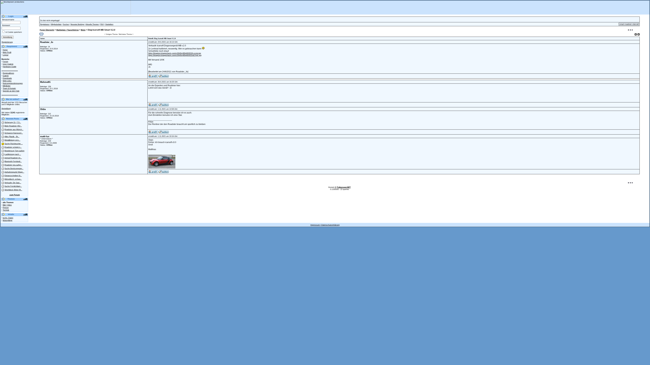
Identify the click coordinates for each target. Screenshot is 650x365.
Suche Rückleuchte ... (14, 144)
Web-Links (7, 81)
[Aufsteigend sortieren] (636, 34)
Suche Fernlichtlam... (13, 186)
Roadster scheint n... (13, 147)
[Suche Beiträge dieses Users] (164, 77)
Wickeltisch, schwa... (13, 179)
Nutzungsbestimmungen (13, 83)
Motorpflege (7, 220)
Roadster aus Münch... (14, 129)
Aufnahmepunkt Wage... (14, 172)
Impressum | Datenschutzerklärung (325, 225)
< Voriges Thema (111, 34)
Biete (83, 30)
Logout (5, 55)
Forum (5, 61)
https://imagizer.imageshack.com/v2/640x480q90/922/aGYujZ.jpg (174, 55)
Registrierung (7, 42)
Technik (6, 210)
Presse (6, 207)
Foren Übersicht (47, 30)
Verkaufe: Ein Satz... (13, 183)
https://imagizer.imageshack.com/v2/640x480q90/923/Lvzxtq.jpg (174, 53)
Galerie (6, 76)
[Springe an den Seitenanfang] (630, 183)
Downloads (7, 78)
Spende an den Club (11, 91)
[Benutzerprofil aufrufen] (153, 77)
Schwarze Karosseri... (14, 133)
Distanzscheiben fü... (13, 176)
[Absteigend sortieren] (638, 34)
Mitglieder (6, 86)
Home (5, 50)
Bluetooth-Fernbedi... (13, 161)
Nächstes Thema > (126, 34)
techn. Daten (8, 218)
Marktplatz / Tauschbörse (67, 30)
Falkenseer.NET (344, 187)
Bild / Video (7, 205)
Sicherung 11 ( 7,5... (13, 122)
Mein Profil (7, 52)
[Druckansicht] (41, 35)
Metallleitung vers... (12, 140)
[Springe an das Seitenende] (630, 30)
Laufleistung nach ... (13, 154)
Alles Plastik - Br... (12, 137)
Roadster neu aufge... (13, 165)
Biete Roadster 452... (13, 126)
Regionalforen (8, 73)
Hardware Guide (9, 67)
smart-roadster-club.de (628, 24)
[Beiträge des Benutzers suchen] (164, 105)
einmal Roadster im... (13, 158)
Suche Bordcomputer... (14, 168)
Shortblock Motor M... (13, 190)
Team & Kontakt (9, 88)
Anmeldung (6, 108)
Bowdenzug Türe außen (14, 151)
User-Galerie (8, 64)
